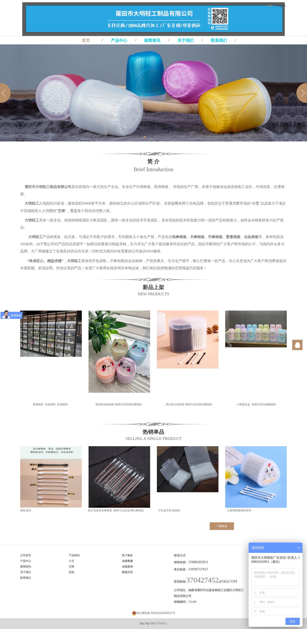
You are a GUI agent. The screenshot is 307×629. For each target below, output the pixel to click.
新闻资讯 (152, 40)
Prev (6, 93)
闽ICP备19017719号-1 (153, 623)
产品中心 (119, 40)
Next (301, 93)
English (280, 6)
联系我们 (219, 40)
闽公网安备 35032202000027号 (155, 613)
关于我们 (186, 40)
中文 (269, 6)
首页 (86, 40)
